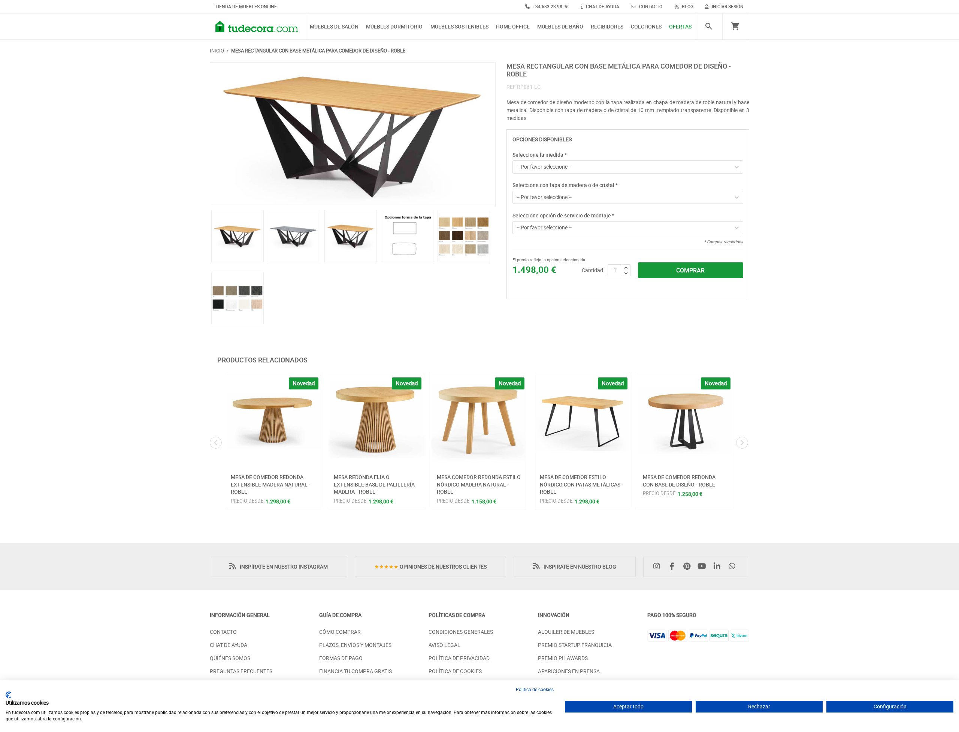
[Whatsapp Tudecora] (733, 566)
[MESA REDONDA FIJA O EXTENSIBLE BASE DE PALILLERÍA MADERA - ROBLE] (376, 420)
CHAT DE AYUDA (602, 6)
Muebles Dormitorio (394, 27)
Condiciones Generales (461, 631)
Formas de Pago (341, 658)
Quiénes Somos (230, 658)
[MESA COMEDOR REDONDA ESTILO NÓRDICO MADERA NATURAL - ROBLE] (479, 420)
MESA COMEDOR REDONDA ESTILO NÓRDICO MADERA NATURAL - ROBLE (479, 484)
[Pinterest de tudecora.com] (688, 566)
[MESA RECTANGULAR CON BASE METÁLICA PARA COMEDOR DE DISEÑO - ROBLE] (352, 134)
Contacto (223, 631)
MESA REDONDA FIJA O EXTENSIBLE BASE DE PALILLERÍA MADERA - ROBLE (374, 484)
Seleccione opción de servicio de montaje (563, 215)
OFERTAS (680, 27)
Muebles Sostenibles (459, 27)
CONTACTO (650, 6)
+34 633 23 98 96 (550, 6)
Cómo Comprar (340, 631)
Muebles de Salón (334, 27)
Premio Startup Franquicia (575, 644)
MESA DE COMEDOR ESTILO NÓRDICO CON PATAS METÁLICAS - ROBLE (581, 484)
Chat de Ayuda (228, 644)
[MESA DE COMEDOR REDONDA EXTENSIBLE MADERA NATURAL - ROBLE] (273, 420)
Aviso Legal (444, 644)
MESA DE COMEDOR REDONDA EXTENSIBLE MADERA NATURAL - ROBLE (271, 484)
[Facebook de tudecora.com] (673, 566)
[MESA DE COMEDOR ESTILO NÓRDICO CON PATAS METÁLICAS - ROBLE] (582, 420)
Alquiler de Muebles (566, 631)
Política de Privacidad (459, 658)
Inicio (217, 50)
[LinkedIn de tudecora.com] (718, 566)
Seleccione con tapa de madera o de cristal (565, 185)
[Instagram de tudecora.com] (658, 566)
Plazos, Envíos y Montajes (355, 644)
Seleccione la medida (539, 154)
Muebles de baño (560, 27)
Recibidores (607, 27)
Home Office (513, 27)
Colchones (646, 27)
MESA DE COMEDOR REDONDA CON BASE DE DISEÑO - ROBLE (679, 480)
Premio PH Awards (563, 658)
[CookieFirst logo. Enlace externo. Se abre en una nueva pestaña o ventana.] (8, 695)
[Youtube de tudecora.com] (703, 566)
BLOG (687, 6)
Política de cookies (535, 689)
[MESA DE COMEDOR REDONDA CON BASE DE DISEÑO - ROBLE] (685, 420)
